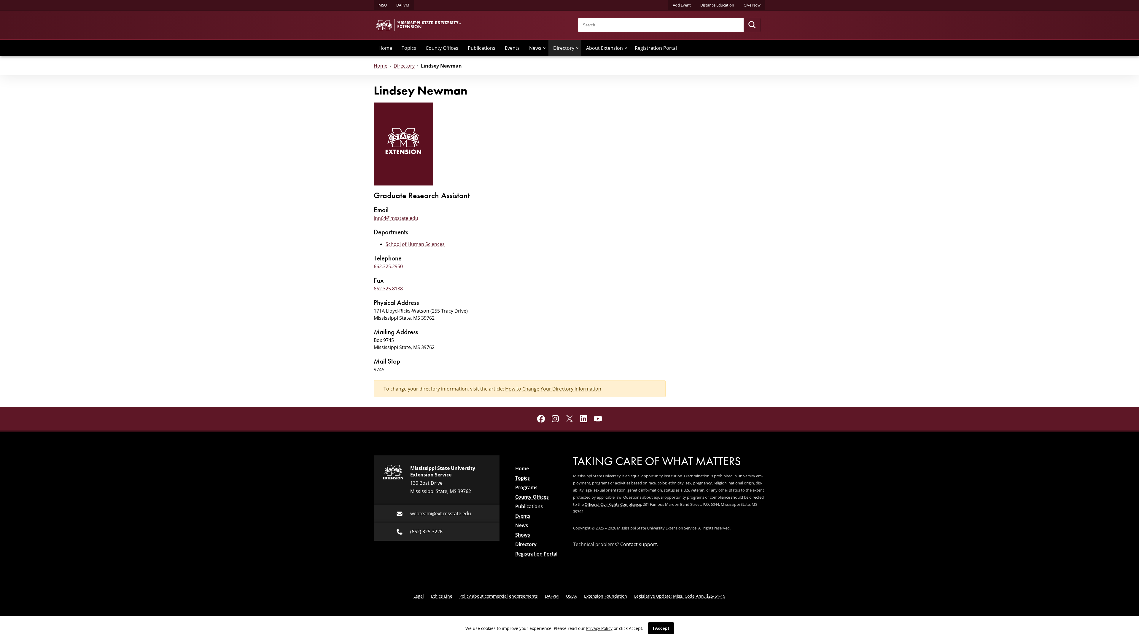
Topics (409, 48)
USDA (571, 596)
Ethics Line (441, 596)
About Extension (604, 48)
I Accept (661, 628)
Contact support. (639, 544)
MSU (382, 5)
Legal (418, 596)
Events (512, 48)
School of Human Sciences (415, 244)
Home (385, 48)
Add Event (682, 5)
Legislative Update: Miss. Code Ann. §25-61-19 (680, 596)
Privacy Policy (599, 628)
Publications (481, 48)
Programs (526, 487)
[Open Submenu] (544, 48)
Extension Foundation (605, 596)
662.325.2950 (388, 266)
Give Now (752, 5)
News (535, 48)
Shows (522, 535)
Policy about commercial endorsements (498, 596)
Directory (563, 48)
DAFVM (402, 5)
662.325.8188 (388, 288)
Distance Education (717, 5)
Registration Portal (656, 48)
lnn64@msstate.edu (396, 218)
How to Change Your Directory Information (553, 388)
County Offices (442, 48)
